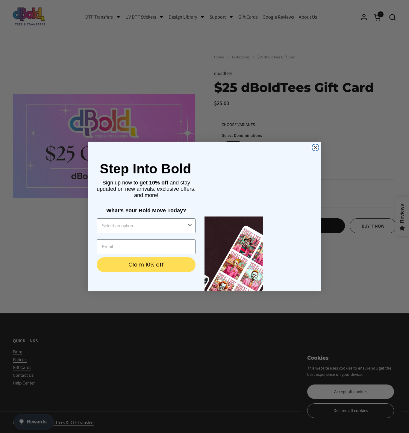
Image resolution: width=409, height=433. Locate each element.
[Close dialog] (315, 147)
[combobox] (144, 226)
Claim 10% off (146, 264)
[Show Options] (190, 226)
